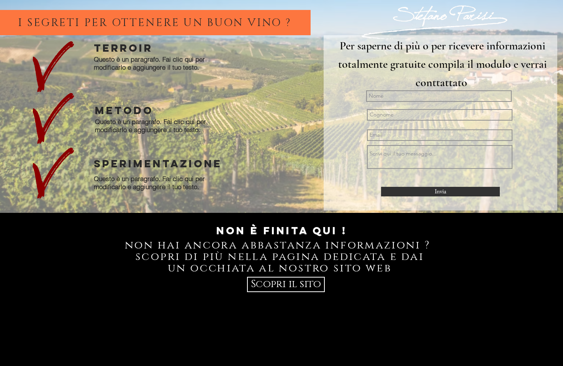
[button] (286, 284)
